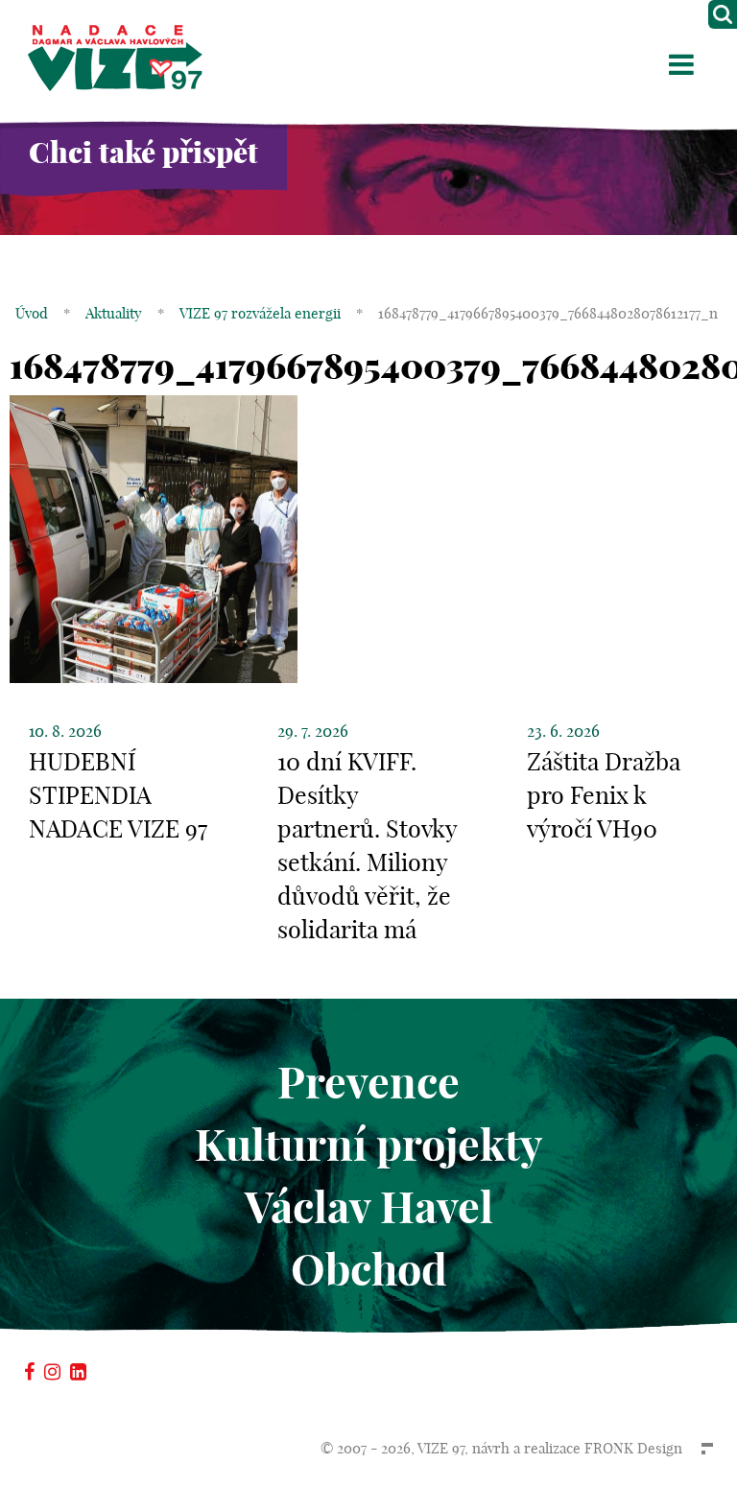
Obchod (369, 1269)
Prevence (368, 1082)
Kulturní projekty (368, 1145)
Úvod (31, 313)
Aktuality (113, 313)
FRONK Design (633, 1448)
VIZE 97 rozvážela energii (260, 313)
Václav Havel (369, 1207)
